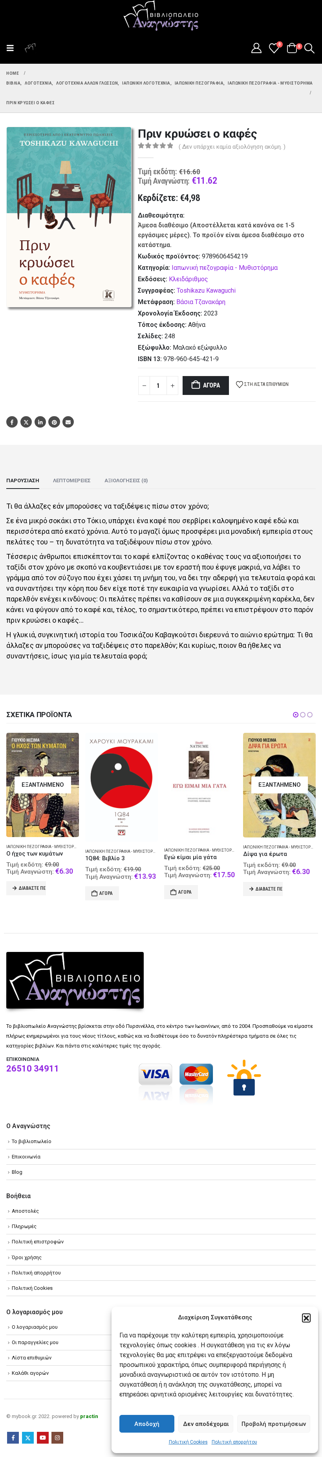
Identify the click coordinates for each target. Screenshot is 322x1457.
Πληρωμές (24, 1226)
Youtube (43, 1438)
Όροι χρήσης (27, 1257)
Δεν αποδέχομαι (206, 1423)
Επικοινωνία (26, 1157)
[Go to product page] (42, 787)
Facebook (12, 422)
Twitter (26, 422)
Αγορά (211, 385)
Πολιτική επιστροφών (38, 1242)
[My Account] (256, 48)
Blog (17, 1172)
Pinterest (54, 422)
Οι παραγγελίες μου (35, 1342)
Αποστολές (25, 1211)
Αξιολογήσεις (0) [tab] (126, 480)
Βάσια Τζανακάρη (200, 302)
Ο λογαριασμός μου (35, 1327)
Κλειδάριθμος (188, 279)
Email (68, 422)
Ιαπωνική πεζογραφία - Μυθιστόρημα (225, 267)
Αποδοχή (146, 1423)
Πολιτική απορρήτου (234, 1442)
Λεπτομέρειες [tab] (72, 480)
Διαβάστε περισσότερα (190, 889)
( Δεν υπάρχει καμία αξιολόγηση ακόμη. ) (232, 146)
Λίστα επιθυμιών (31, 1358)
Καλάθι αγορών (30, 1373)
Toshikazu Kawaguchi (206, 290)
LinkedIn (40, 422)
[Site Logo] (161, 16)
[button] (306, 1318)
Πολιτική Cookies (188, 1442)
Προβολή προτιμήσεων (274, 1423)
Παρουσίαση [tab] (22, 480)
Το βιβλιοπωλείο (31, 1141)
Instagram (57, 1438)
